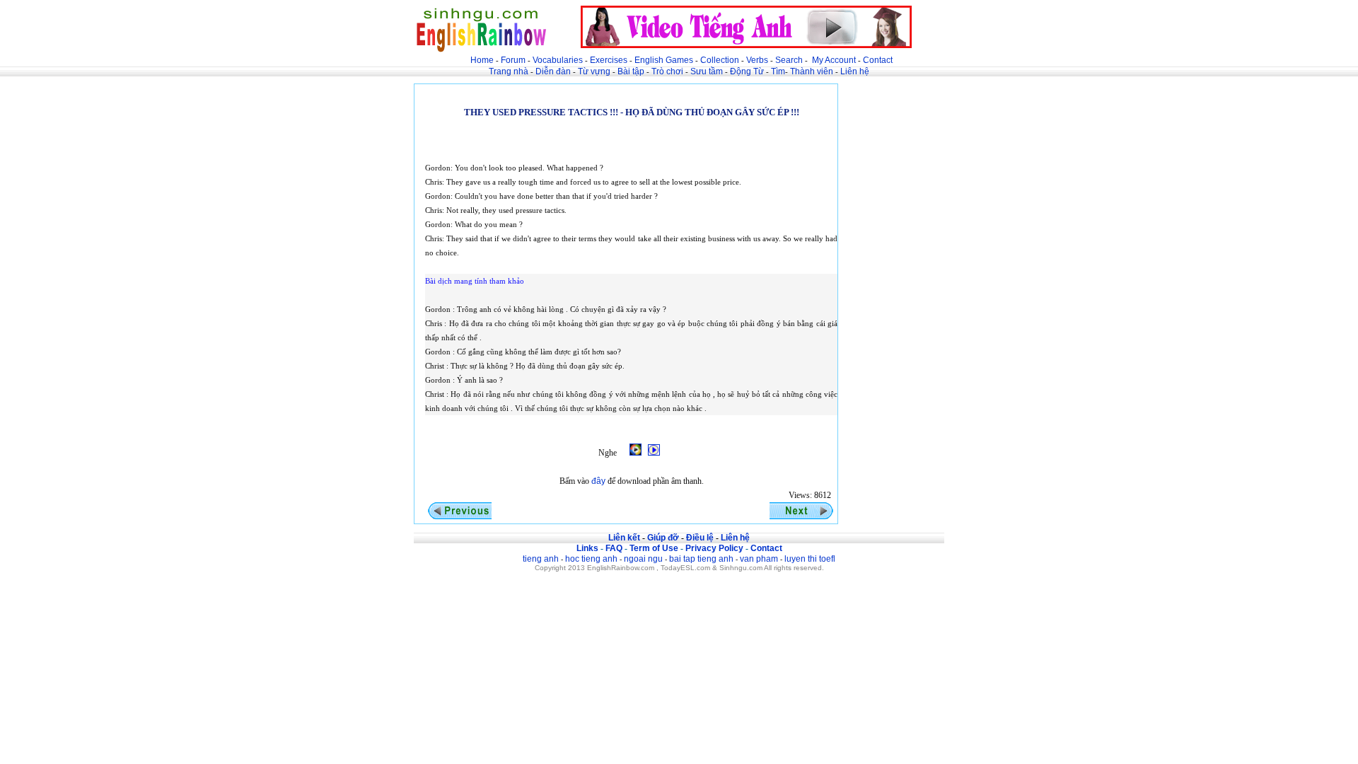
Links (587, 548)
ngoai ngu (643, 559)
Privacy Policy (714, 548)
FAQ (613, 548)
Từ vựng (594, 71)
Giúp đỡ (663, 538)
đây (598, 481)
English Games (663, 60)
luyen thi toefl (809, 559)
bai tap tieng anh (701, 559)
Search (789, 60)
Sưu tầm (706, 71)
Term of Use (653, 548)
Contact (878, 60)
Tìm (778, 71)
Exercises (608, 60)
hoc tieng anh (591, 559)
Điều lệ (700, 538)
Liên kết (624, 538)
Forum (513, 60)
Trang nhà (508, 71)
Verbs (757, 60)
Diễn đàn (553, 71)
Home (482, 60)
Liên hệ (854, 71)
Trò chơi (668, 71)
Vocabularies (558, 60)
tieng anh (541, 559)
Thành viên (811, 71)
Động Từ (747, 71)
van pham (759, 559)
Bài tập (630, 71)
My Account (834, 60)
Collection (719, 60)
